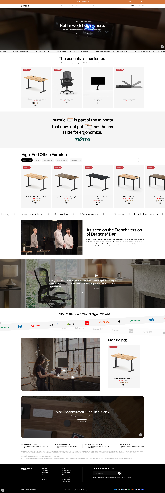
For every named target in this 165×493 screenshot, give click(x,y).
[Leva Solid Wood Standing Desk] (129, 180)
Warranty (64, 475)
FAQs (43, 477)
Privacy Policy (66, 479)
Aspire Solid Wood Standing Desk (36, 99)
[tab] (27, 160)
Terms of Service (66, 481)
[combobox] (140, 2)
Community (45, 472)
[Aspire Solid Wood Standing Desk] (36, 82)
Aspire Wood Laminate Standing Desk (67, 197)
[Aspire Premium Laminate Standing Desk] (98, 180)
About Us (44, 468)
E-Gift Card (45, 479)
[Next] (142, 160)
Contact (44, 475)
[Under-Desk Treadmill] (129, 82)
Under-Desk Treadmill (129, 99)
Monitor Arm (98, 99)
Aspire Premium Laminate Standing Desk (98, 197)
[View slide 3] (84, 292)
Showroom (45, 470)
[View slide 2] (82, 292)
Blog (63, 468)
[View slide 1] (81, 292)
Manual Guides (66, 472)
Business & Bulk (66, 470)
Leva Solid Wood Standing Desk (129, 197)
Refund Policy (66, 477)
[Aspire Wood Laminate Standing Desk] (67, 180)
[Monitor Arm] (98, 82)
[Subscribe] (119, 473)
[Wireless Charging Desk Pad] (58, 375)
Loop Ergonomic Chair (67, 99)
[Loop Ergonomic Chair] (67, 82)
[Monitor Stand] (64, 370)
